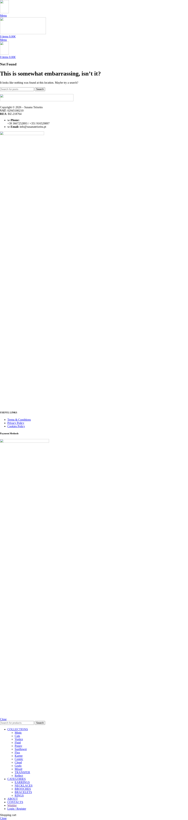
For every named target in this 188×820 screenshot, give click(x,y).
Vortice (19, 739)
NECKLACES (23, 785)
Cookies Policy (16, 426)
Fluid (18, 742)
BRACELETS (23, 792)
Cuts (17, 735)
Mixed (18, 769)
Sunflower (21, 749)
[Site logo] (4, 12)
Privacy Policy (15, 423)
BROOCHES (23, 788)
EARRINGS (22, 782)
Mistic (18, 732)
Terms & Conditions (19, 419)
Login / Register (16, 808)
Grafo (18, 765)
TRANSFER (22, 772)
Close (3, 719)
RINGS (19, 795)
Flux (17, 752)
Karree (19, 755)
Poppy (18, 745)
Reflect (19, 775)
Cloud (18, 762)
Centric (19, 759)
